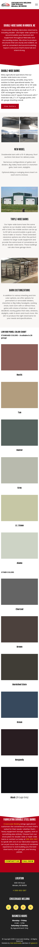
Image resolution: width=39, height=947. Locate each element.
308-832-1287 (31, 839)
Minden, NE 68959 (19, 885)
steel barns (8, 849)
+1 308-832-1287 (19, 890)
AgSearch (33, 943)
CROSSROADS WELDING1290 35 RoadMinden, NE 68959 (21, 4)
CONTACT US (12, 861)
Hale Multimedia (15, 943)
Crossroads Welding (12, 824)
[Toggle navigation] (36, 5)
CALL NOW (28, 861)
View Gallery (10, 106)
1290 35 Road (19, 883)
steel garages (19, 849)
